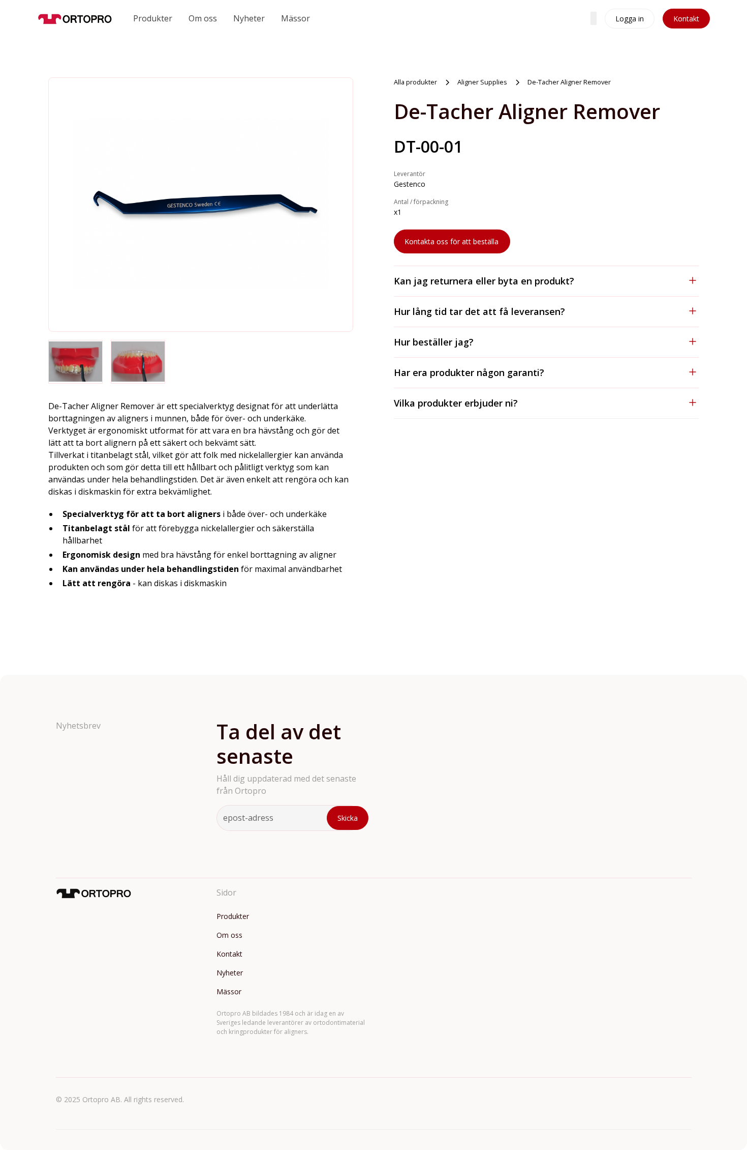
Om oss (203, 18)
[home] (75, 18)
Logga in (629, 18)
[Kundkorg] (593, 18)
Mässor (295, 18)
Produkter (152, 18)
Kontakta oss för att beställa (451, 241)
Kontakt (686, 18)
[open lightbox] (200, 204)
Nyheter (249, 18)
